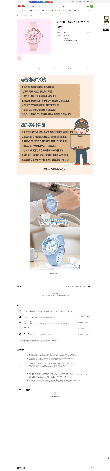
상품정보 (24, 68)
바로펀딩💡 (61, 10)
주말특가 (42, 10)
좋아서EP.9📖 (69, 10)
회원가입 (72, 1)
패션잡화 (25, 15)
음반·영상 (30, 10)
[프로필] (91, 6)
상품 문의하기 (89, 286)
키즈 (20, 15)
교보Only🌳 (76, 10)
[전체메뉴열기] (18, 10)
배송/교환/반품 (70, 68)
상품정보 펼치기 (54, 273)
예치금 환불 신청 (106, 29)
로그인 (76, 1)
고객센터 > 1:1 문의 (59, 357)
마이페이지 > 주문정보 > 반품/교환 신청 (36, 357)
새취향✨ (24, 10)
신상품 (51, 10)
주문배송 (84, 1)
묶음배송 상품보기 (77, 42)
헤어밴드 (31, 15)
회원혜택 (79, 1)
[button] (91, 22)
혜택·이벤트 (105, 24)
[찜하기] (91, 468)
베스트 (47, 10)
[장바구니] (88, 6)
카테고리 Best (85, 68)
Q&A (55, 68)
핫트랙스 (33, 6)
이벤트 (56, 10)
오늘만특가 (36, 10)
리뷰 (40, 68)
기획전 (105, 26)
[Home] (17, 15)
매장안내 (88, 1)
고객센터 (91, 1)
